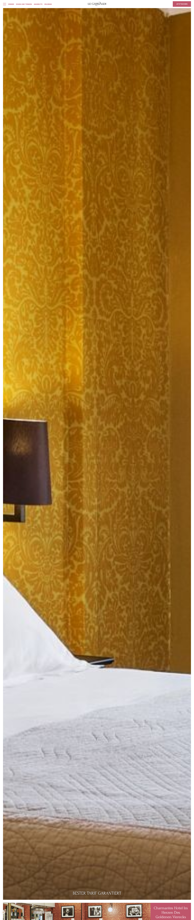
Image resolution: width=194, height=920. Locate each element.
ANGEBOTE (38, 4)
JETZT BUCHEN (181, 4)
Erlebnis (48, 4)
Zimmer (11, 4)
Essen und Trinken (24, 4)
